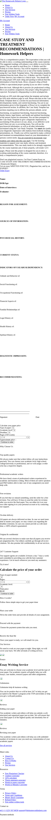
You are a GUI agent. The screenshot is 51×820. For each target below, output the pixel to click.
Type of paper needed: (8, 575)
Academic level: (6, 584)
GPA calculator (11, 778)
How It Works (10, 761)
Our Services (10, 10)
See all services (6, 745)
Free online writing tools (14, 802)
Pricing (8, 12)
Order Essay (5, 171)
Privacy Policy (10, 793)
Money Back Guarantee (14, 797)
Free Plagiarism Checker (14, 773)
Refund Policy (10, 800)
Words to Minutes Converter (16, 785)
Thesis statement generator (15, 780)
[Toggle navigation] (27, 1)
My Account (19, 16)
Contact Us (9, 758)
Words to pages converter (15, 782)
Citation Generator (12, 776)
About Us (9, 7)
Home (7, 5)
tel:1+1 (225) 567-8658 (9, 810)
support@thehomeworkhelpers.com (33, 810)
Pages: (2, 579)
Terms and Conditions (13, 795)
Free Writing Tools (12, 14)
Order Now (9, 16)
